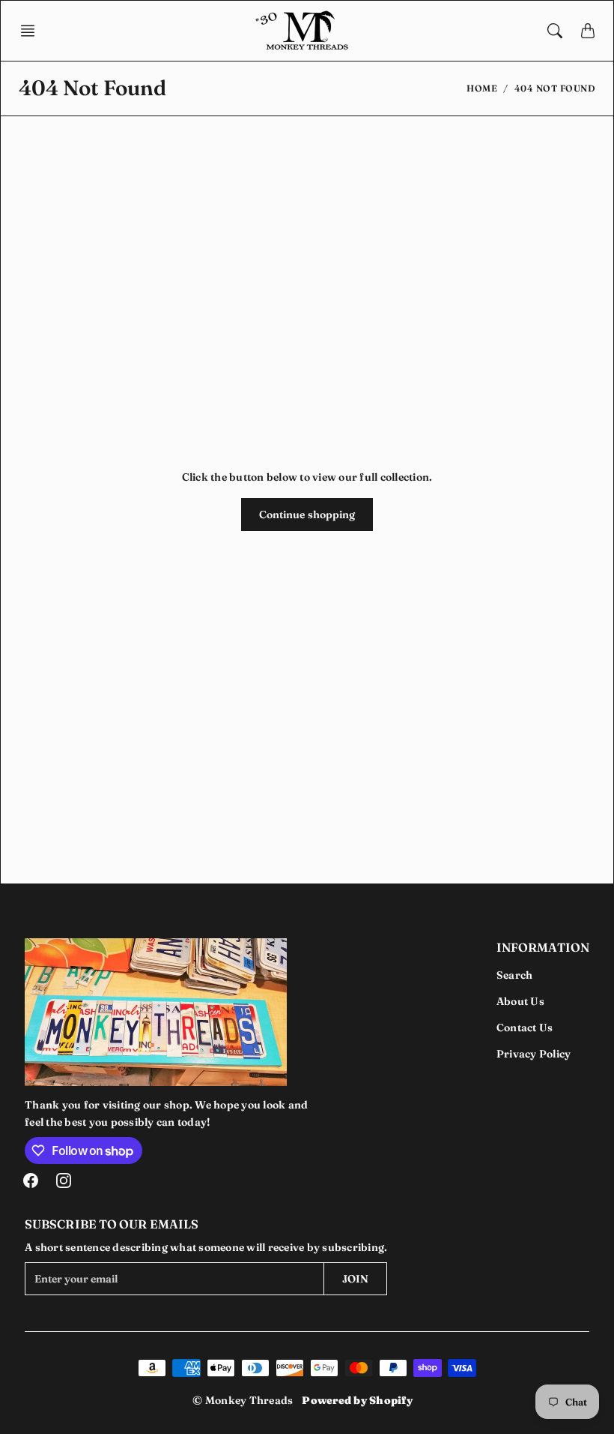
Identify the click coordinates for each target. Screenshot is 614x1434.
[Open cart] (587, 30)
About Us (520, 1001)
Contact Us (524, 1027)
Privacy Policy (533, 1053)
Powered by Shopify (357, 1400)
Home (481, 88)
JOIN (355, 1279)
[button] (32, 31)
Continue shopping (307, 514)
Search (514, 975)
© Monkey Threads (242, 1400)
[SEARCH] (554, 30)
